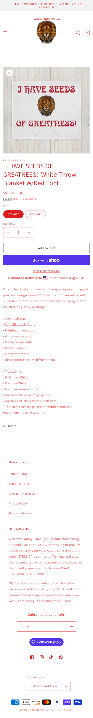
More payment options (46, 270)
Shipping (7, 198)
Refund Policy (18, 474)
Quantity (8, 224)
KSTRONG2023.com (39, 709)
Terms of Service (20, 513)
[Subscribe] (71, 626)
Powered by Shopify (62, 709)
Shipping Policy (19, 484)
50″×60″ (13, 214)
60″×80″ (35, 214)
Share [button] (12, 426)
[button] (5, 33)
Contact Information (23, 494)
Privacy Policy (18, 503)
